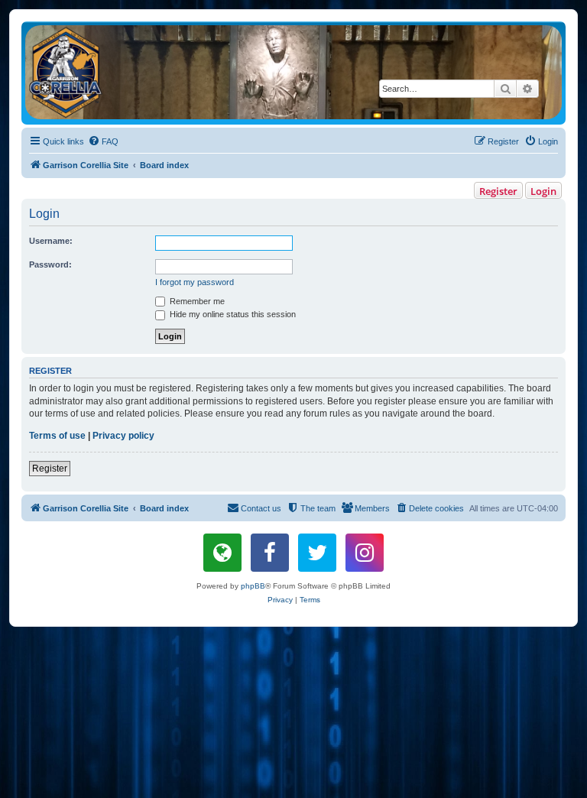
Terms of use (57, 435)
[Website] (222, 553)
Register (498, 191)
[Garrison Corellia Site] (293, 72)
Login (543, 191)
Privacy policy (123, 435)
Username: (51, 240)
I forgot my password (194, 282)
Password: (50, 264)
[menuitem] (103, 141)
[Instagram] (364, 553)
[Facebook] (270, 553)
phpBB (253, 586)
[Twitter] (317, 553)
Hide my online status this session (231, 314)
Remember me (196, 301)
